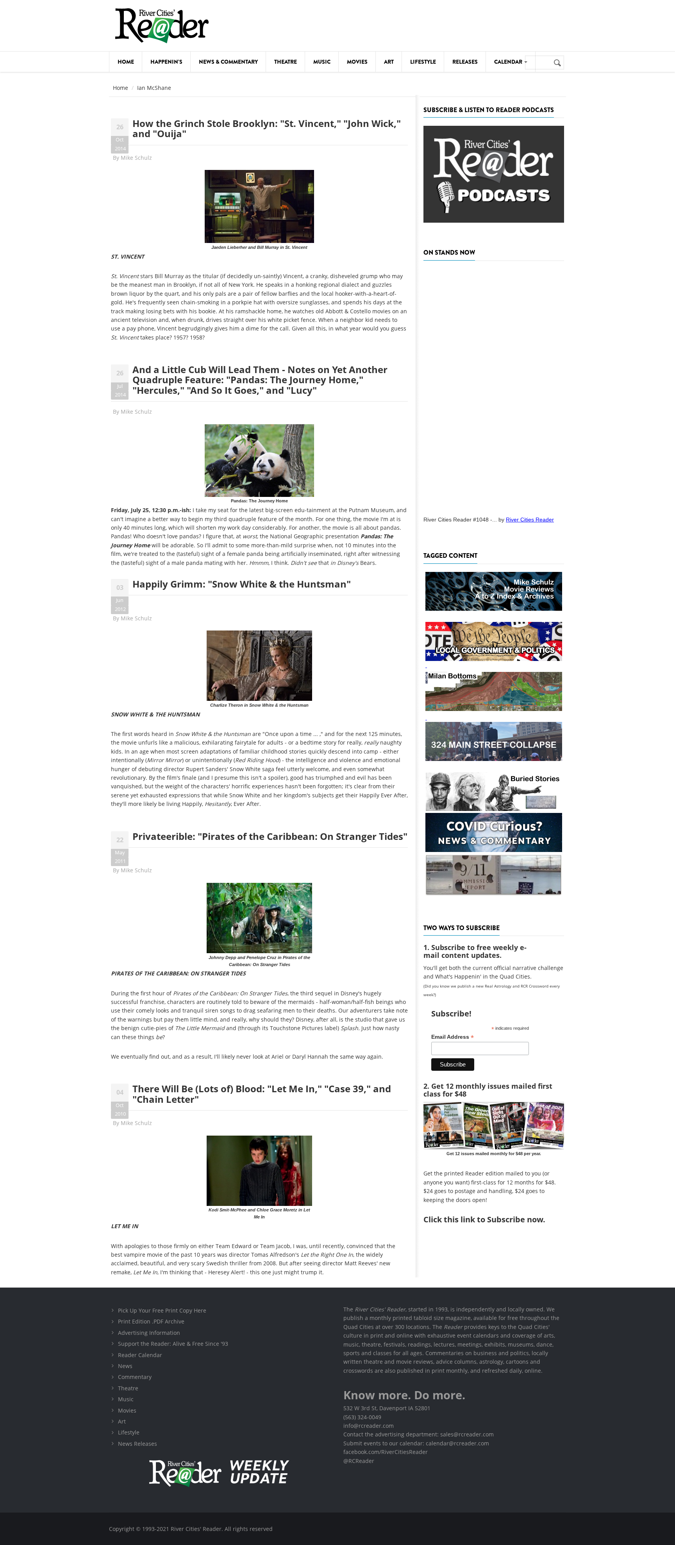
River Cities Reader (530, 519)
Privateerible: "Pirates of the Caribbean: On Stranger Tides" (269, 836)
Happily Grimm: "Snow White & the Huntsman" (241, 583)
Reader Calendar (140, 1355)
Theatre (285, 62)
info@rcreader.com (368, 1425)
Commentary (135, 1377)
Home (126, 62)
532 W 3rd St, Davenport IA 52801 (386, 1408)
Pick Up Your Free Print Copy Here (162, 1310)
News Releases (137, 1443)
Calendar (508, 62)
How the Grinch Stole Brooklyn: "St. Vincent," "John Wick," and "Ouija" (266, 128)
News (125, 1366)
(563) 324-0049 (362, 1417)
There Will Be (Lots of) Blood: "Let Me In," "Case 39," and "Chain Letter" (261, 1093)
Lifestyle (423, 62)
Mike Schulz (136, 157)
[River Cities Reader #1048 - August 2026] (493, 386)
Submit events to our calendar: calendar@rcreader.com (416, 1443)
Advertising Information (149, 1332)
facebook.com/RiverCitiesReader (385, 1452)
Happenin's (166, 62)
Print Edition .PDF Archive (151, 1321)
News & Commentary (228, 62)
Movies (357, 62)
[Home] (161, 25)
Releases (465, 62)
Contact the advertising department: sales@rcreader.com (418, 1434)
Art (389, 62)
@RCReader (358, 1461)
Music (321, 62)
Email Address (452, 1037)
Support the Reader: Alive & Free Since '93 (173, 1343)
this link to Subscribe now (493, 1219)
